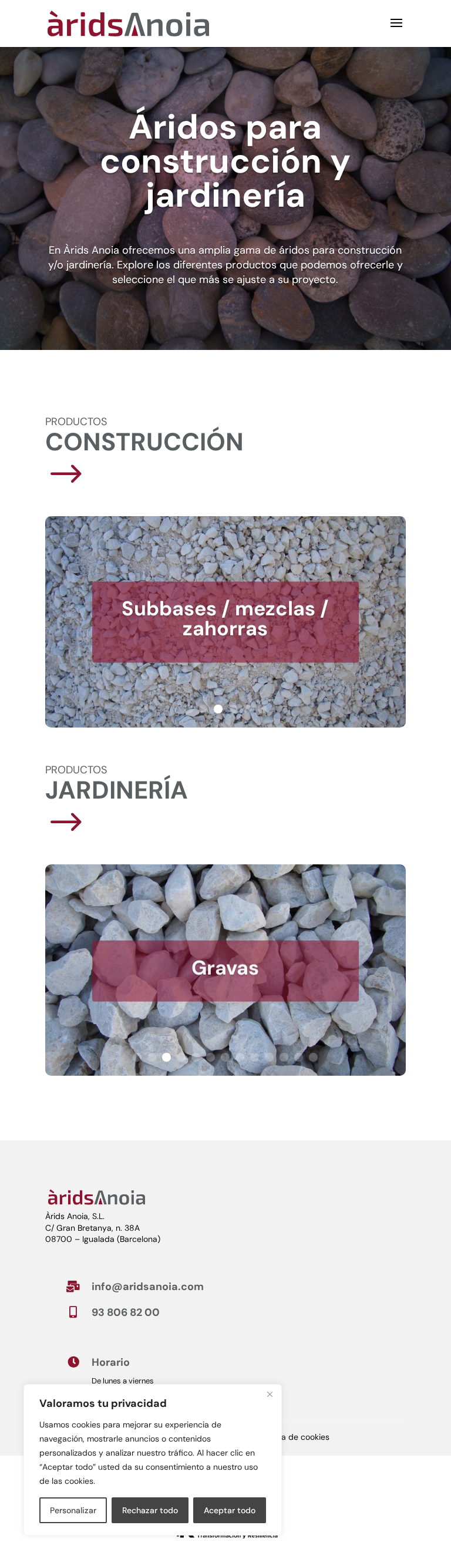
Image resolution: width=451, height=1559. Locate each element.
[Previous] (46, 622)
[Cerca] (269, 1394)
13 (313, 1057)
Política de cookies (294, 1437)
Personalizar (73, 1510)
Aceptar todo (229, 1510)
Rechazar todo (150, 1510)
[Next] (405, 622)
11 (284, 1057)
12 (298, 1057)
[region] (152, 1460)
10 (269, 1057)
